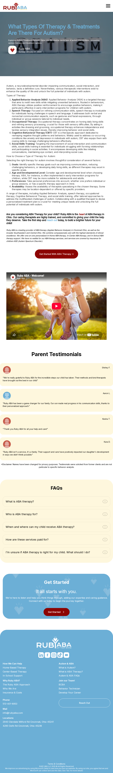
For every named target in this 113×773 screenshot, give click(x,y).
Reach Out (84, 703)
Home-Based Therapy (14, 667)
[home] (15, 5)
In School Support (12, 675)
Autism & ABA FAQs (69, 675)
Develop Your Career (70, 692)
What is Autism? (67, 667)
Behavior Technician (69, 688)
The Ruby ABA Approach (16, 684)
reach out (52, 220)
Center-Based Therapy (15, 671)
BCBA (62, 684)
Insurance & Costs (12, 692)
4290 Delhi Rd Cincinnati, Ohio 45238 (22, 725)
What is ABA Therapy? (71, 671)
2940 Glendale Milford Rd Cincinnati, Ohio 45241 (28, 721)
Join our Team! (67, 680)
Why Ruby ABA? (11, 680)
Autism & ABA (66, 663)
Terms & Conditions (56, 764)
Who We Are (9, 688)
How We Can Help (12, 663)
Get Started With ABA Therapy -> (56, 254)
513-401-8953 (10, 703)
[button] (108, 6)
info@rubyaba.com (13, 712)
